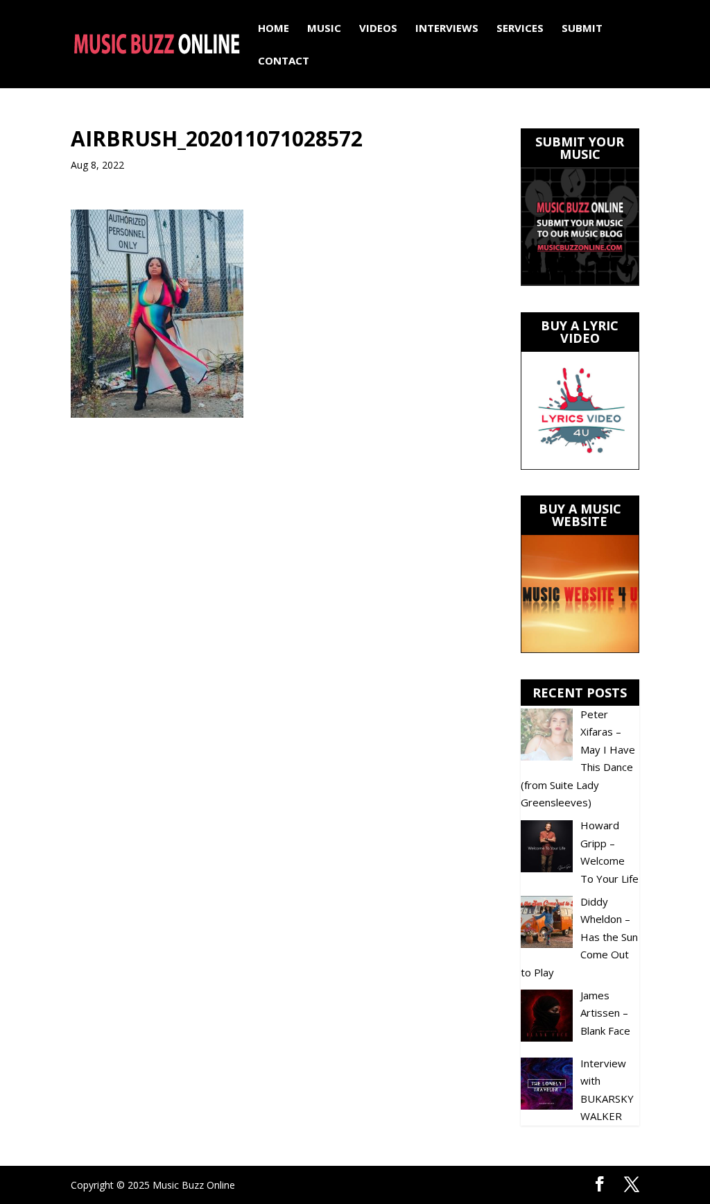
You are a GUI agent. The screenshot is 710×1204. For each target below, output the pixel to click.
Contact (283, 61)
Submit (582, 29)
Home (273, 29)
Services (520, 29)
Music (324, 29)
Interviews (446, 29)
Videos (378, 29)
